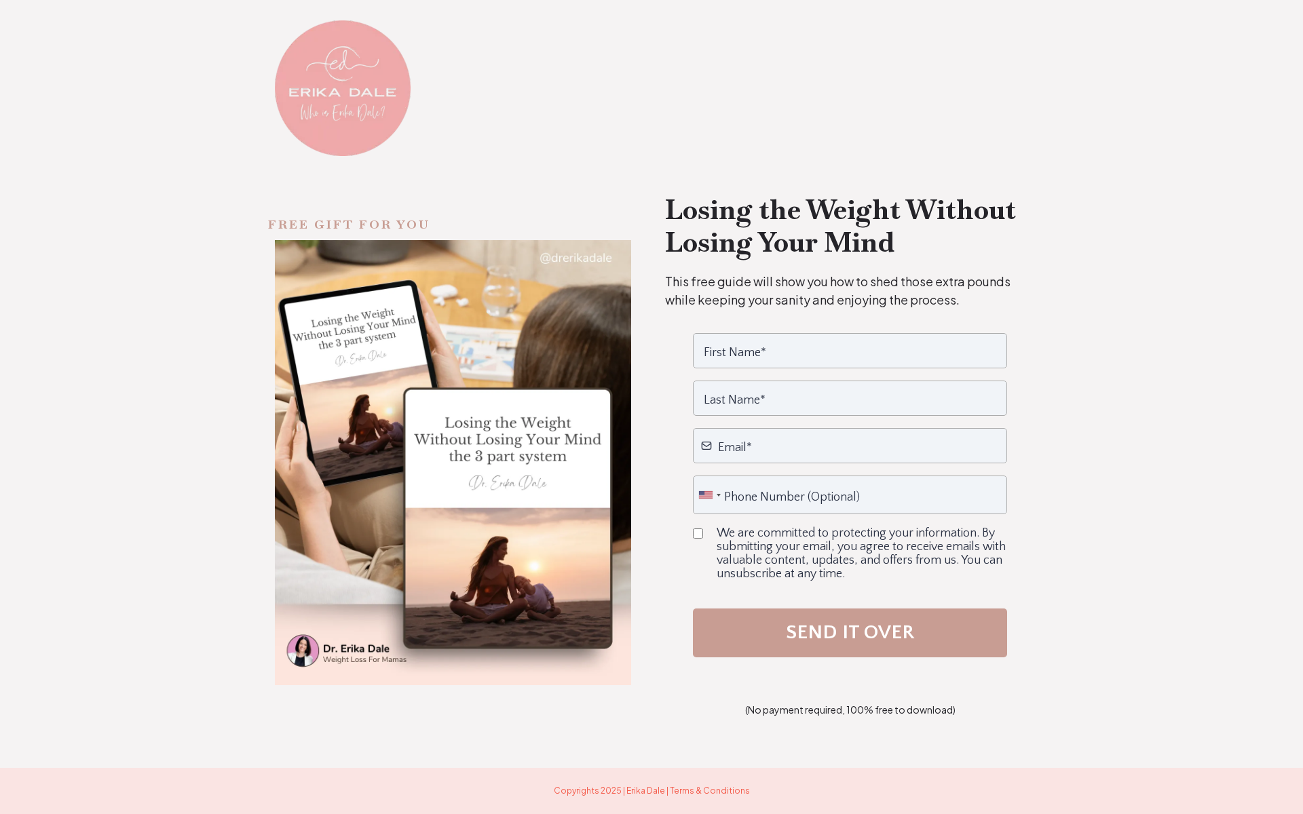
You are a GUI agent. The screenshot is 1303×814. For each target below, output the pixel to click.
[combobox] (709, 494)
